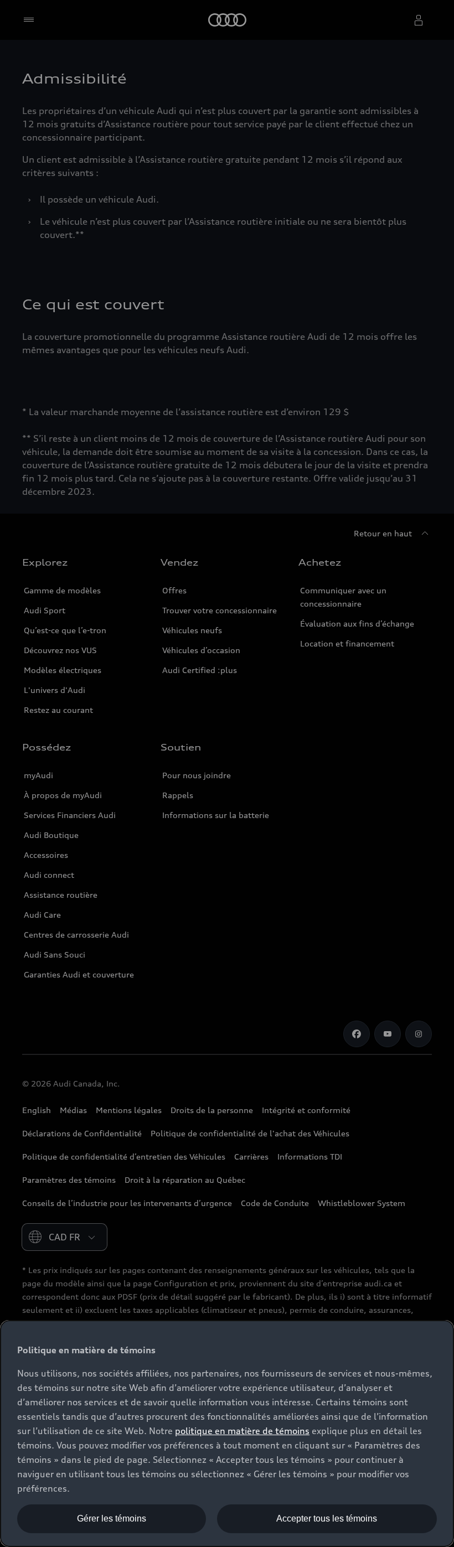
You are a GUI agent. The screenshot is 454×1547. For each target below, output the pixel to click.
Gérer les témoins (111, 1518)
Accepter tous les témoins (326, 1518)
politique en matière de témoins (242, 1430)
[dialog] (227, 1433)
